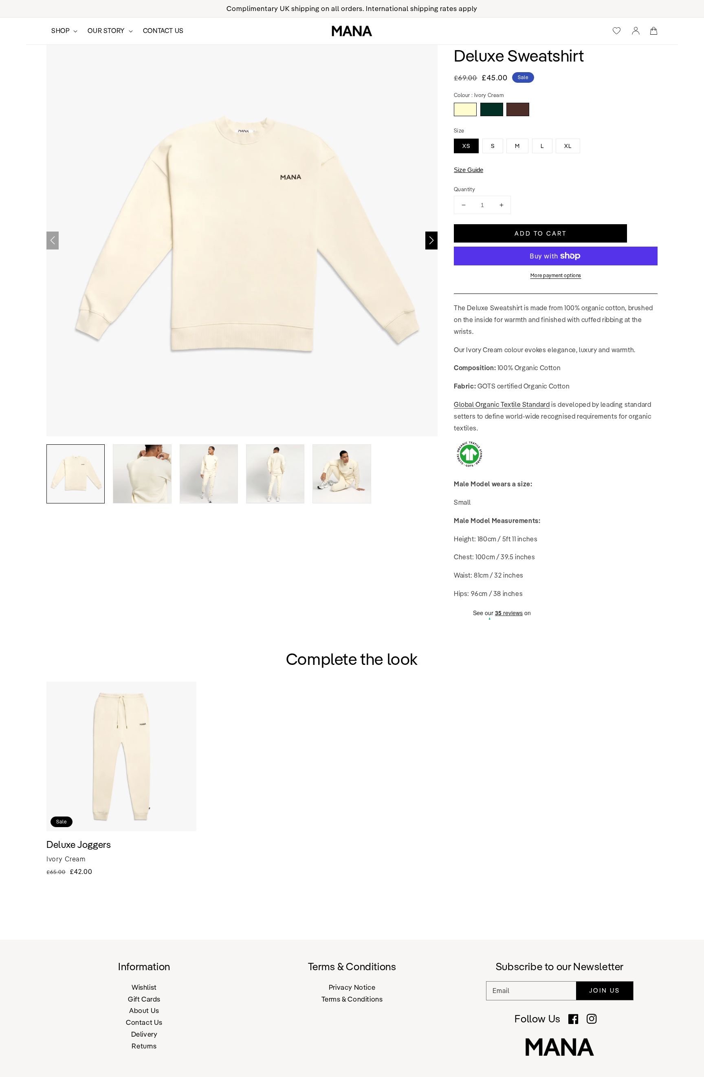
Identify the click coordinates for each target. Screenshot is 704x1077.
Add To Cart (541, 233)
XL (568, 146)
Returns (144, 1046)
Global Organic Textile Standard (502, 404)
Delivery (144, 1034)
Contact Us (144, 1022)
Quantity (464, 189)
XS (466, 146)
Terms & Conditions (352, 999)
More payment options (555, 275)
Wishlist (144, 987)
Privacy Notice (352, 987)
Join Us (604, 990)
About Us (144, 1010)
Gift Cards (144, 999)
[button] (431, 240)
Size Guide (468, 169)
